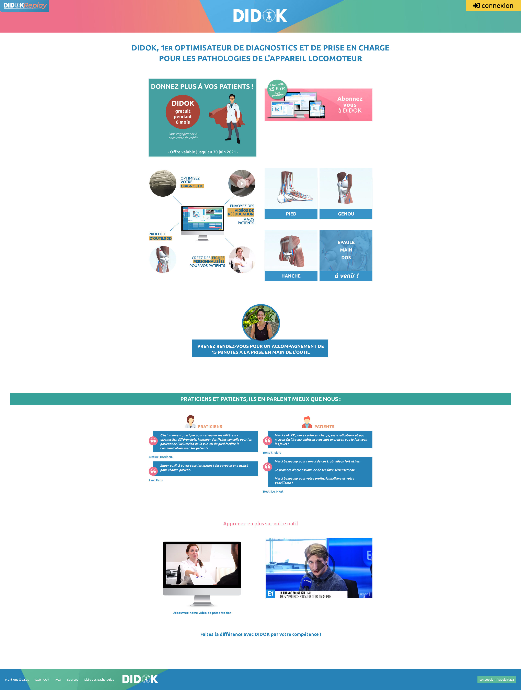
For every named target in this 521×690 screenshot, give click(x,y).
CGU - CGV (42, 679)
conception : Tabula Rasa (496, 679)
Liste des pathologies (99, 679)
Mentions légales (17, 679)
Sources (72, 679)
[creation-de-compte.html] (318, 127)
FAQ (58, 679)
